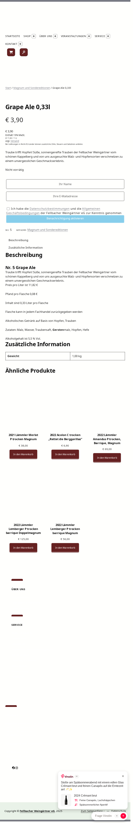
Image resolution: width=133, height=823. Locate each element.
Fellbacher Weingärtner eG (37, 811)
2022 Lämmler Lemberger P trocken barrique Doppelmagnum (23, 527)
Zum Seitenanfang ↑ (93, 811)
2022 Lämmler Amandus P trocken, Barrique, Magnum (107, 437)
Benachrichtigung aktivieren (65, 218)
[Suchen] (24, 52)
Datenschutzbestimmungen (50, 209)
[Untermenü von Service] (108, 36)
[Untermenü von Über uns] (55, 36)
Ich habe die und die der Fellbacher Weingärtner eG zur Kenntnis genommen (64, 211)
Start (8, 87)
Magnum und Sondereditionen (31, 87)
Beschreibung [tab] (18, 240)
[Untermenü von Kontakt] (20, 44)
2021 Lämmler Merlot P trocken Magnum (23, 437)
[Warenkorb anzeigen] (11, 52)
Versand (15, 141)
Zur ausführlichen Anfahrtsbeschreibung (29, 743)
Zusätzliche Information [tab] (25, 247)
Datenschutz (118, 811)
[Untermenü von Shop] (34, 36)
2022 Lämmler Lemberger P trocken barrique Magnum (65, 527)
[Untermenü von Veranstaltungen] (89, 36)
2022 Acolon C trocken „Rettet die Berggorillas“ (65, 437)
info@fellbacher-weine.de (20, 735)
